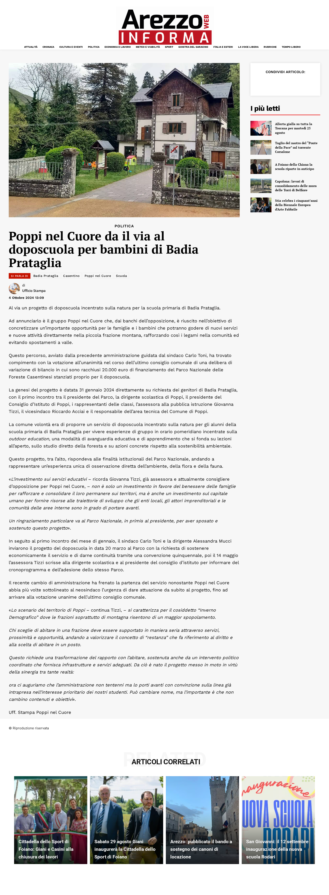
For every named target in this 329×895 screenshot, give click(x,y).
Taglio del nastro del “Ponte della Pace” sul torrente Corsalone (296, 147)
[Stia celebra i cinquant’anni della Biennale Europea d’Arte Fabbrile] (260, 205)
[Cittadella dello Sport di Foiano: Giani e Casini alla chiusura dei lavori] (50, 820)
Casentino (71, 276)
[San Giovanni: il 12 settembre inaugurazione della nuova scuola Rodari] (278, 820)
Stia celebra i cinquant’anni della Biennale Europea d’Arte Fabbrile (296, 204)
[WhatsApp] (291, 82)
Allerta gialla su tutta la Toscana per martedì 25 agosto (293, 128)
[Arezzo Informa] (165, 27)
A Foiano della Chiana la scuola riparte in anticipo (294, 166)
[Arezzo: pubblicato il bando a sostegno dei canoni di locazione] (202, 820)
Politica (124, 226)
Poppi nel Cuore (98, 276)
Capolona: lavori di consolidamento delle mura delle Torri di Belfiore (296, 185)
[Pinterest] (280, 82)
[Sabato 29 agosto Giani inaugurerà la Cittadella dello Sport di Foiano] (126, 820)
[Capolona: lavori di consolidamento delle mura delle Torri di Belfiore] (260, 185)
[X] (270, 82)
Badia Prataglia (45, 276)
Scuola (121, 276)
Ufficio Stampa (34, 290)
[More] (312, 82)
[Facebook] (260, 82)
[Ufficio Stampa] (15, 288)
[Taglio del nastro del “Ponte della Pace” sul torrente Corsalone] (260, 147)
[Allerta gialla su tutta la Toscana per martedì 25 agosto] (260, 128)
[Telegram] (301, 82)
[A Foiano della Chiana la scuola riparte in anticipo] (260, 166)
